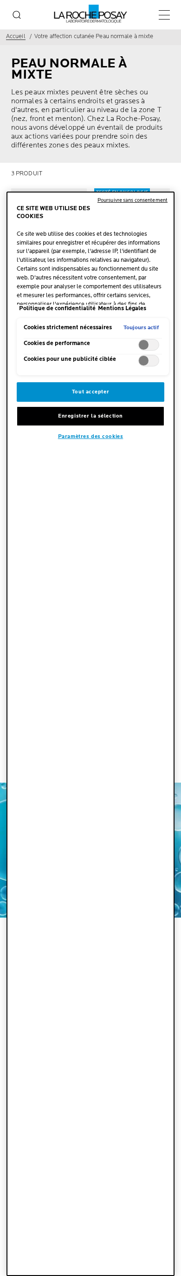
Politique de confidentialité (57, 308)
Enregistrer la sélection (90, 416)
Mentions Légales (122, 308)
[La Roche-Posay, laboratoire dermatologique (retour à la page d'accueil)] (90, 14)
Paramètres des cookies (90, 436)
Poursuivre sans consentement (132, 200)
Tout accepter (90, 392)
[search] (16, 14)
